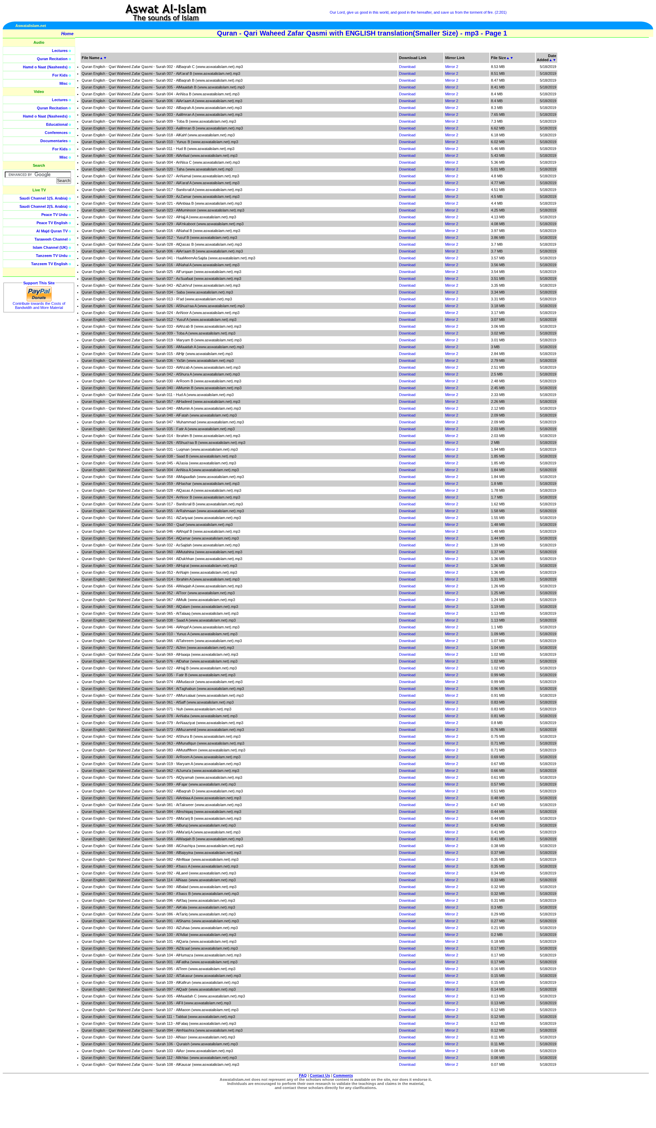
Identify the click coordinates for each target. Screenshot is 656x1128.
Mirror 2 (451, 67)
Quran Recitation (52, 59)
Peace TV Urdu (54, 215)
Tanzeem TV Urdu (52, 256)
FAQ (303, 1075)
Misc (63, 83)
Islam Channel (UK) (50, 247)
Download (407, 67)
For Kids (60, 75)
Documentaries (54, 141)
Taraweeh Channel (51, 239)
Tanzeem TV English (49, 264)
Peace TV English (52, 223)
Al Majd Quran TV (52, 231)
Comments (343, 1075)
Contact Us (320, 1075)
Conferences (56, 133)
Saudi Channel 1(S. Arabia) (43, 198)
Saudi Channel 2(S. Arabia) (43, 206)
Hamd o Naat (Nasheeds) (45, 67)
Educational (57, 124)
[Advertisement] (623, 153)
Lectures (60, 51)
